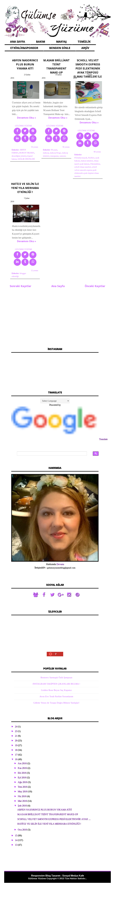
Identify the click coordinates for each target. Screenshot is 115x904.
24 (16, 726)
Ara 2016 (22, 763)
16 (16, 759)
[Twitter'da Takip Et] (52, 594)
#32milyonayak (80, 158)
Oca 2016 (23, 829)
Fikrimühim (95, 164)
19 (16, 745)
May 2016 (23, 791)
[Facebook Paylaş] (17, 131)
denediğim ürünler (19, 156)
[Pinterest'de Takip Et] (77, 594)
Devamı (60, 564)
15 (16, 835)
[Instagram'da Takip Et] (69, 594)
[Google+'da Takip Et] (60, 594)
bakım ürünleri (87, 161)
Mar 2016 (23, 801)
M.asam (54, 150)
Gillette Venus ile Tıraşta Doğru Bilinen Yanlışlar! (56, 703)
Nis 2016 (22, 796)
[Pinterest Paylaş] (33, 131)
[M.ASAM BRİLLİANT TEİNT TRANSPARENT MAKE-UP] (57, 98)
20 (16, 740)
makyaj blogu (55, 153)
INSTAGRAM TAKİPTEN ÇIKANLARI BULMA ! (56, 684)
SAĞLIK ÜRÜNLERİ (26, 159)
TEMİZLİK (84, 41)
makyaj (46, 153)
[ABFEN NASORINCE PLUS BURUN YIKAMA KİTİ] (26, 98)
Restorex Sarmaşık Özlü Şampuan (56, 677)
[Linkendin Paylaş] (17, 138)
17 (16, 754)
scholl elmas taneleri (82, 167)
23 (16, 731)
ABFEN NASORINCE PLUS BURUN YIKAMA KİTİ (25, 64)
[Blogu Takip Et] (35, 594)
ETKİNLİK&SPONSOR (24, 48)
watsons (63, 156)
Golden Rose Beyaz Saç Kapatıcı (56, 690)
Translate (103, 439)
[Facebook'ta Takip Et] (44, 594)
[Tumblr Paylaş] (25, 138)
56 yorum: (66, 147)
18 (16, 750)
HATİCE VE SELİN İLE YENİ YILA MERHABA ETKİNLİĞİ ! (25, 188)
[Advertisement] (55, 316)
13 (16, 844)
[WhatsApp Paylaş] (33, 138)
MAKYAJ (61, 41)
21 (16, 735)
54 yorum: (34, 147)
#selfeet (91, 158)
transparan (54, 156)
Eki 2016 (22, 772)
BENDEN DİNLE (59, 48)
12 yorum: (34, 270)
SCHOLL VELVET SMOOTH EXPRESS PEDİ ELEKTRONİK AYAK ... (53, 819)
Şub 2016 (22, 805)
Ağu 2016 (23, 782)
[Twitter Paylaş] (25, 131)
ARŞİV (85, 48)
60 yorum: (97, 152)
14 (16, 840)
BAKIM (40, 41)
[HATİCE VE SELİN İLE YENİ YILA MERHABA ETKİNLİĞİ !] (26, 222)
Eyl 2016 (22, 777)
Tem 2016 (23, 786)
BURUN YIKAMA (26, 153)
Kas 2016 (22, 768)
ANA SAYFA (17, 41)
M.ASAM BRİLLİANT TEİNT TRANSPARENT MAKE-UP (47, 814)
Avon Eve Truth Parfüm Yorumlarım (56, 696)
